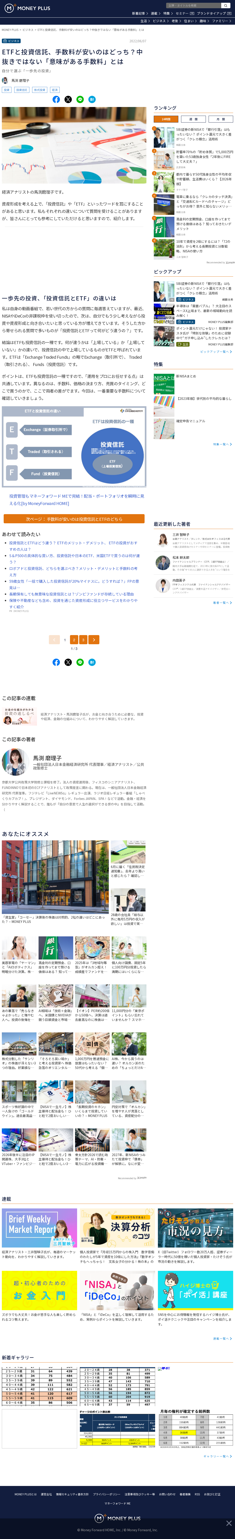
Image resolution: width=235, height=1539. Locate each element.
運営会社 (46, 1494)
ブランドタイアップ (213, 13)
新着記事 (138, 13)
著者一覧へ (221, 602)
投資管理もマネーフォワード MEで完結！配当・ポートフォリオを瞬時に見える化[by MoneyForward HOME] (76, 499)
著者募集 (185, 1494)
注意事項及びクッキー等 (140, 1494)
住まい (189, 21)
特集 (166, 13)
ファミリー (220, 21)
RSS (197, 1494)
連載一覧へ (221, 1338)
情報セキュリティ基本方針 (72, 1494)
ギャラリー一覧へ (216, 1456)
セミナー (184, 13)
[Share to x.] (68, 99)
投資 (6, 90)
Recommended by (127, 1178)
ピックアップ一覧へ (214, 351)
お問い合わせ (167, 1494)
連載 (154, 13)
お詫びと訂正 (212, 1494)
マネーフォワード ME (117, 1503)
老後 (175, 21)
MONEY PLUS (10, 30)
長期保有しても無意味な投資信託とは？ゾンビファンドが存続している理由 (71, 594)
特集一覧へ (221, 444)
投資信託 (21, 90)
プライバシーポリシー (106, 1494)
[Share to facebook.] (56, 99)
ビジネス (159, 21)
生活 (143, 21)
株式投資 (39, 90)
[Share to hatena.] (92, 99)
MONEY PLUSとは (26, 1494)
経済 (55, 90)
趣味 (203, 21)
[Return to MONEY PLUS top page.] (27, 8)
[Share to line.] (80, 99)
